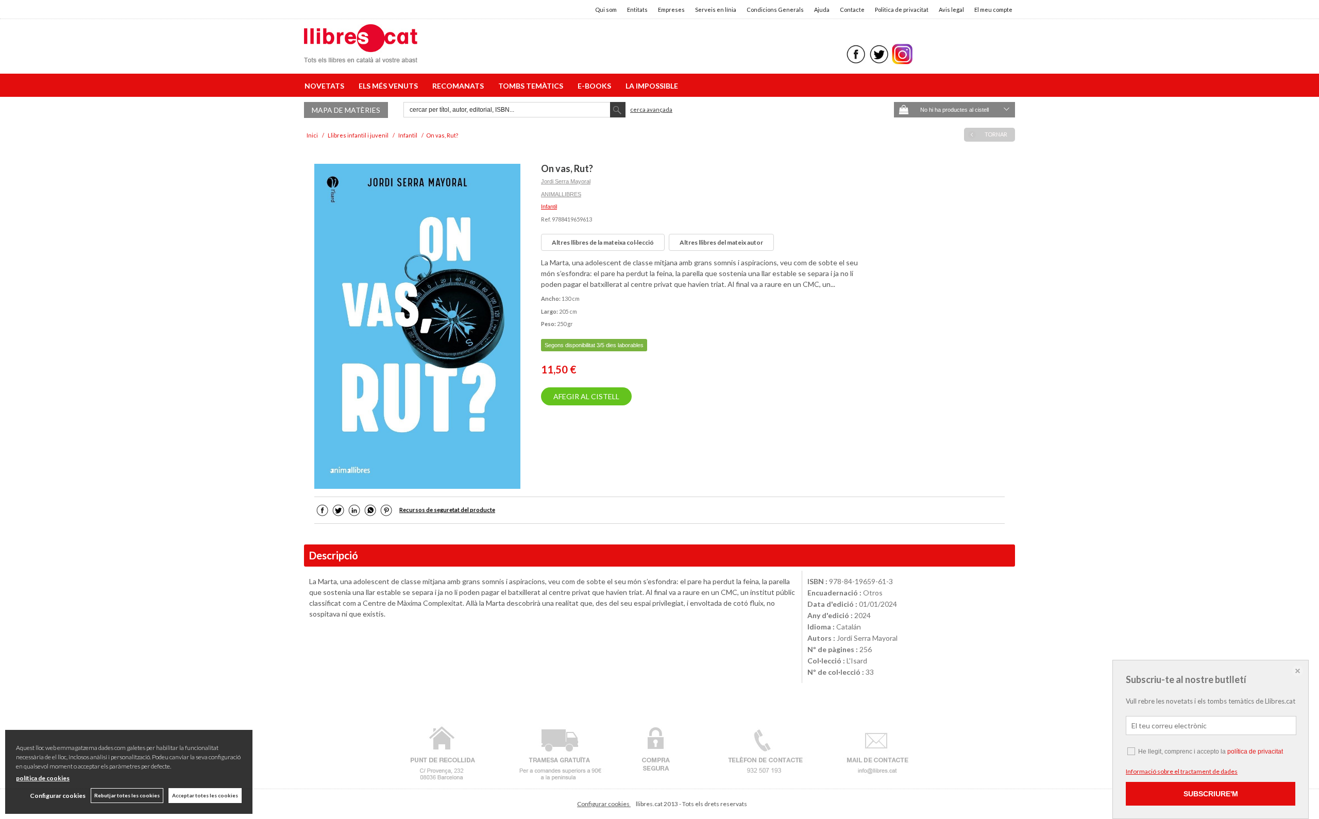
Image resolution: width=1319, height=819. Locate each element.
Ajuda (822, 9)
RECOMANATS (459, 85)
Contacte (852, 9)
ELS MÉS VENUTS (390, 85)
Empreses (671, 9)
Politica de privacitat (901, 9)
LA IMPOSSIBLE (651, 85)
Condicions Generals (775, 9)
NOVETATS (326, 85)
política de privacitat (1255, 751)
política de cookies (43, 778)
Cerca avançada (651, 109)
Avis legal (951, 9)
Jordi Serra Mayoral (565, 181)
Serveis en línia (715, 9)
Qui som (606, 9)
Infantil (549, 206)
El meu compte (993, 9)
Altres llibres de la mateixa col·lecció (603, 242)
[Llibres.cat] (360, 56)
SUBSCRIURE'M (1210, 794)
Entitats (637, 9)
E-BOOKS (596, 85)
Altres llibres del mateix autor (721, 242)
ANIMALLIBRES (561, 194)
